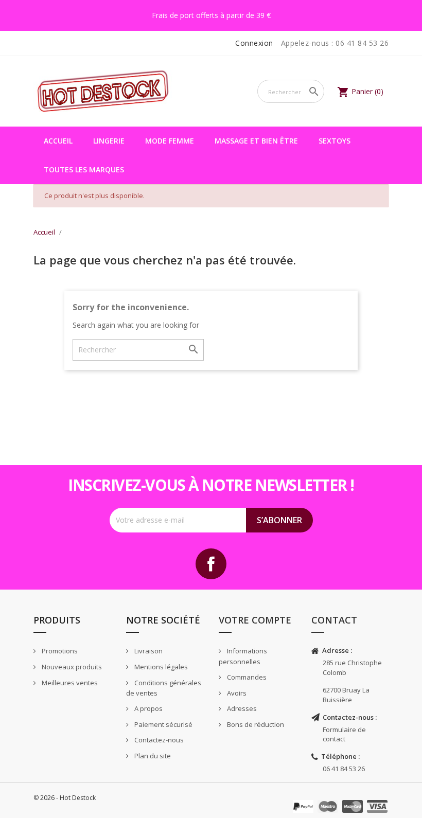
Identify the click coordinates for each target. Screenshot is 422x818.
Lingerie (109, 141)
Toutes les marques (84, 169)
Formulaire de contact (344, 734)
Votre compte (255, 620)
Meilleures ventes (69, 682)
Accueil (58, 141)
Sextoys (334, 141)
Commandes (246, 677)
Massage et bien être (256, 141)
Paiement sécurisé (162, 724)
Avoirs (236, 693)
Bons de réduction (254, 724)
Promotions (59, 650)
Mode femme (169, 141)
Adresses (241, 708)
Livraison (148, 650)
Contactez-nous (158, 739)
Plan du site (152, 755)
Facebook (211, 563)
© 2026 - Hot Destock (64, 797)
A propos (148, 708)
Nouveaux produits (71, 666)
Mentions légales (160, 666)
